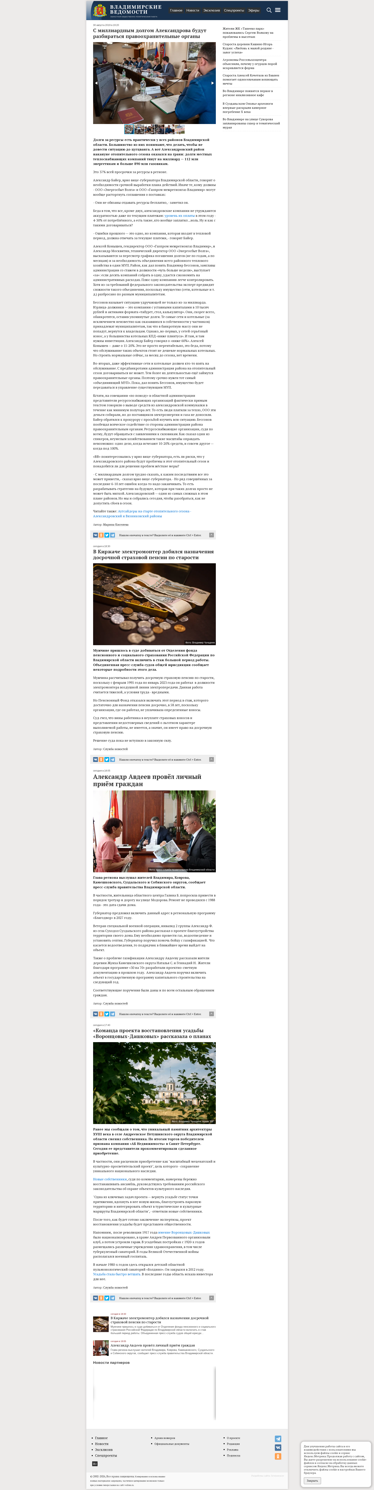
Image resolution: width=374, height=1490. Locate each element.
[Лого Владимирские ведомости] (127, 10)
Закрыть (312, 1480)
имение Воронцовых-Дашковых (184, 1232)
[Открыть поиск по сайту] (269, 12)
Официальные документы (171, 1444)
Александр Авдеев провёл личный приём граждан (153, 1345)
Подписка (233, 1455)
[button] (97, 83)
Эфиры (253, 10)
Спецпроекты (234, 10)
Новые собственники (110, 1179)
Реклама (232, 1449)
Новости (192, 10)
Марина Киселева (116, 524)
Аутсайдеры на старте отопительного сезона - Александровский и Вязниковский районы (142, 513)
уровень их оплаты (180, 215)
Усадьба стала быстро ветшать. (117, 1274)
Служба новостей (115, 749)
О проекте (233, 1438)
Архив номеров (164, 1438)
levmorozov (277, 1475)
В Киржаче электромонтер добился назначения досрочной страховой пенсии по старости (160, 1319)
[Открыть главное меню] (278, 12)
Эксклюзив (211, 10)
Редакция (233, 1444)
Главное (176, 10)
